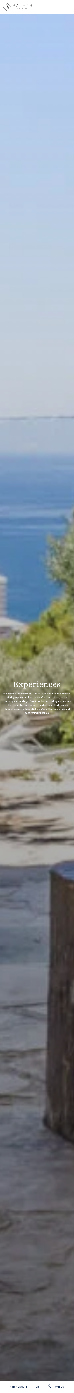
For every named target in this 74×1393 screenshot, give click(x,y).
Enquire (22, 1387)
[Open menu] (69, 7)
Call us (59, 1387)
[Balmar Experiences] (17, 7)
